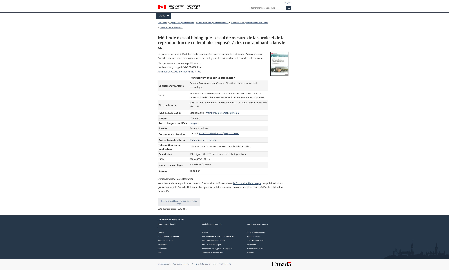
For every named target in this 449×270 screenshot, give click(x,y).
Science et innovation (255, 240)
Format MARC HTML (190, 71)
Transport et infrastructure (212, 253)
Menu (165, 15)
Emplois (161, 232)
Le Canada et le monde (256, 232)
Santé (160, 253)
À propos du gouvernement (181, 22)
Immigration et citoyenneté (168, 236)
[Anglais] (194, 123)
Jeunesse (250, 253)
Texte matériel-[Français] (203, 140)
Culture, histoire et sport (212, 244)
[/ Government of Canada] (179, 7)
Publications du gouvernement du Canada (249, 22)
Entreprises (162, 244)
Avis (214, 264)
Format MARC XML (168, 71)
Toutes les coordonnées (167, 224)
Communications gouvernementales (212, 22)
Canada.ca (162, 22)
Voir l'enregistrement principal (222, 112)
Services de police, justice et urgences (217, 249)
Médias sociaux (164, 264)
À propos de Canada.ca (201, 264)
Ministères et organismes (212, 224)
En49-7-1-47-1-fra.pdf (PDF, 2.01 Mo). (219, 133)
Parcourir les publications (171, 27)
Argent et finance (253, 236)
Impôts (205, 232)
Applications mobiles (181, 264)
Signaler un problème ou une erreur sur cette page (179, 202)
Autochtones (252, 244)
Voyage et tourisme (165, 240)
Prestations (162, 249)
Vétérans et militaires (255, 249)
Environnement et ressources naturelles (218, 236)
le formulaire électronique (247, 183)
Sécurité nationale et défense (213, 240)
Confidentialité (225, 264)
